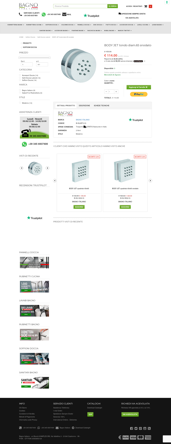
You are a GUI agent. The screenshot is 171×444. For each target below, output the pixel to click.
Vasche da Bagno (94, 30)
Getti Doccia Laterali (43, 37)
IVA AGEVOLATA (132, 18)
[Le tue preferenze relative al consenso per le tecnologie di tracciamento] (167, 2)
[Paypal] (125, 438)
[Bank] (120, 438)
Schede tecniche (101, 105)
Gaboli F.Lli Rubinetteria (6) (32, 93)
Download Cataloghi (94, 407)
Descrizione (84, 105)
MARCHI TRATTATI (124, 30)
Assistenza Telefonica (61, 407)
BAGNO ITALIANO (83, 119)
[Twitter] (136, 429)
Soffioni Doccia (51, 25)
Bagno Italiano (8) (28, 90)
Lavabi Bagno (157, 25)
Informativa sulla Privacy (28, 420)
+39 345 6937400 (31, 15)
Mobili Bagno (109, 30)
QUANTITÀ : (109, 83)
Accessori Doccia (127, 25)
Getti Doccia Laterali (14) (31, 78)
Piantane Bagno (78, 30)
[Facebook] (131, 429)
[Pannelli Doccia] (34, 262)
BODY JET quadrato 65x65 (79, 188)
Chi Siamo (23, 407)
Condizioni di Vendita (27, 414)
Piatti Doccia (111, 25)
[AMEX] (148, 438)
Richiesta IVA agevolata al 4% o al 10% (135, 407)
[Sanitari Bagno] (34, 383)
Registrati (137, 6)
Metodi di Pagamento (27, 417)
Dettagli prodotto (66, 105)
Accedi (129, 6)
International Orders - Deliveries (65, 420)
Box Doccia (97, 25)
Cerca (113, 6)
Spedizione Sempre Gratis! (63, 414)
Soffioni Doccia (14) (29, 80)
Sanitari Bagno (45, 30)
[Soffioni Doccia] (34, 359)
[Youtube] (144, 429)
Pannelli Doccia (83, 25)
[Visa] (133, 438)
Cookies (22, 410)
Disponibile (108, 68)
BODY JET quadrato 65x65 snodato (125, 188)
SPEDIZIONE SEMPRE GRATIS (133, 14)
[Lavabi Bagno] (34, 311)
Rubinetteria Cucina (34, 25)
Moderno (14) (27, 103)
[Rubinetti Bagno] (34, 334)
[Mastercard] (140, 438)
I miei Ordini (57, 410)
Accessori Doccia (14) (30, 75)
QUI (90, 414)
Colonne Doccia (67, 25)
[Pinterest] (140, 429)
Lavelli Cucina (143, 25)
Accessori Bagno (61, 30)
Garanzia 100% (59, 417)
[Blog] (149, 429)
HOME (21, 37)
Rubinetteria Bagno (15, 25)
